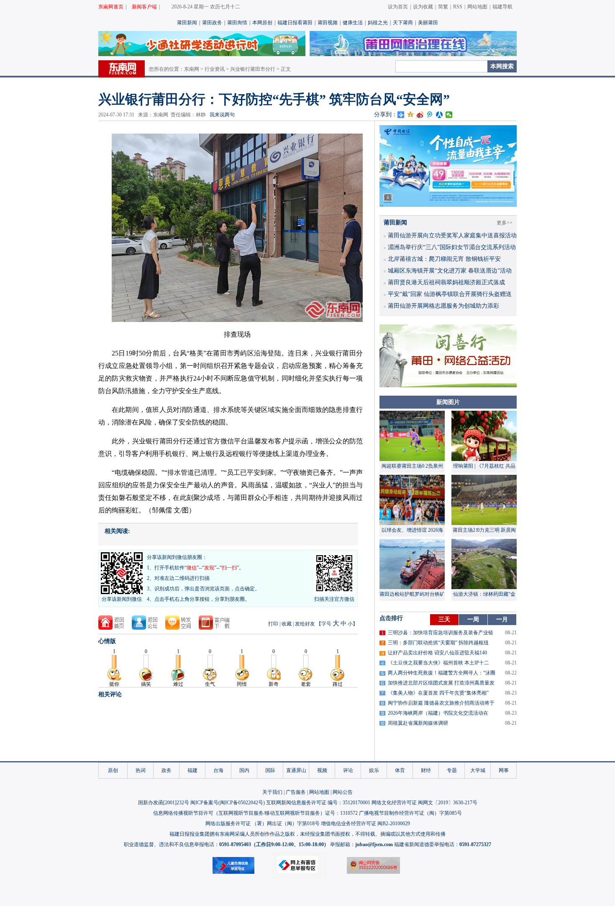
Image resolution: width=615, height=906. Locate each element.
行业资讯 (215, 69)
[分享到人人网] (439, 114)
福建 (192, 770)
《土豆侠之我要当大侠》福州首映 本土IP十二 (438, 663)
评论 (348, 770)
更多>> (504, 223)
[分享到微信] (449, 114)
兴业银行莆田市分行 (252, 69)
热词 (141, 770)
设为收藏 (423, 7)
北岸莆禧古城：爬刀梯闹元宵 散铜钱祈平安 (444, 259)
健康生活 (353, 23)
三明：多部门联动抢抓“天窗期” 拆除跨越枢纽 (438, 643)
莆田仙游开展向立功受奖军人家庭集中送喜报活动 (452, 235)
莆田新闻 (187, 23)
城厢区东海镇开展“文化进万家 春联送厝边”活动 (450, 271)
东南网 (191, 69)
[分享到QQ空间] (410, 114)
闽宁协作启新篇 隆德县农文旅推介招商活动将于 (441, 703)
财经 (426, 770)
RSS (457, 7)
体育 (400, 770)
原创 (113, 770)
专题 (452, 770)
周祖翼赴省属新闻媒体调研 (418, 723)
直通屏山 (296, 770)
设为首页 (398, 7)
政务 (166, 770)
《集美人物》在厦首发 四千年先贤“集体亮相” (438, 693)
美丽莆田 (428, 23)
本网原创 (262, 23)
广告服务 (296, 792)
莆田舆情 (237, 23)
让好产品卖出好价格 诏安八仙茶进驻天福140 (437, 653)
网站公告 (343, 792)
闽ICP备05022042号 (241, 803)
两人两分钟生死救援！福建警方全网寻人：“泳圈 (441, 673)
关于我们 (272, 792)
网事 (504, 770)
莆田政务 (212, 23)
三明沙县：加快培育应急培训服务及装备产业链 (440, 633)
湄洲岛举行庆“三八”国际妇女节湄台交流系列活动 (452, 247)
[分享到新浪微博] (420, 114)
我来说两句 (222, 115)
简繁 (443, 7)
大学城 (477, 770)
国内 (244, 770)
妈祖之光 (378, 23)
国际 (270, 770)
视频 (322, 770)
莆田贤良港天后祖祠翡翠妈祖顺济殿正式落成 (446, 282)
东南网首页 (110, 7)
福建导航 (502, 7)
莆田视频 (328, 23)
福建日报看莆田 (295, 23)
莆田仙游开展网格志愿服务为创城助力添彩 (443, 306)
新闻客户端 (144, 7)
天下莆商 (403, 23)
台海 (218, 770)
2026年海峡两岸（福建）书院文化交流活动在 (438, 713)
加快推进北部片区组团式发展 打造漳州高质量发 (441, 683)
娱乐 (374, 770)
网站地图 (477, 7)
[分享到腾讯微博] (429, 114)
